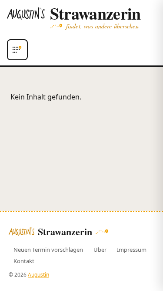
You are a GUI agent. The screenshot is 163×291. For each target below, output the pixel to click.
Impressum (131, 249)
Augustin (38, 274)
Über (99, 249)
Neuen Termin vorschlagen (48, 249)
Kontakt (23, 261)
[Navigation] (17, 49)
